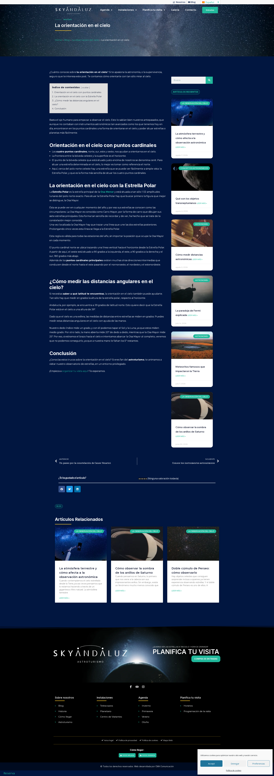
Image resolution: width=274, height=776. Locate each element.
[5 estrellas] (146, 479)
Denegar (235, 763)
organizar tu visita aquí (75, 371)
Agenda (104, 10)
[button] (62, 489)
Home (58, 40)
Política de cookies (233, 770)
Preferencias (258, 763)
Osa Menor (107, 192)
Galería (175, 10)
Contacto (190, 10)
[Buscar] (209, 80)
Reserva (9, 773)
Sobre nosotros (64, 697)
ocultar (85, 87)
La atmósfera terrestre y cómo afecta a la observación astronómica (191, 138)
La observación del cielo (85, 40)
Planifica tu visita (152, 10)
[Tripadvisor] (137, 686)
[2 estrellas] (141, 479)
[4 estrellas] (144, 479)
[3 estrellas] (143, 479)
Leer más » (181, 147)
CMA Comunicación (164, 766)
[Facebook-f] (130, 686)
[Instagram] (143, 686)
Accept (211, 763)
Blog (67, 40)
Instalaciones (126, 10)
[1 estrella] (139, 479)
